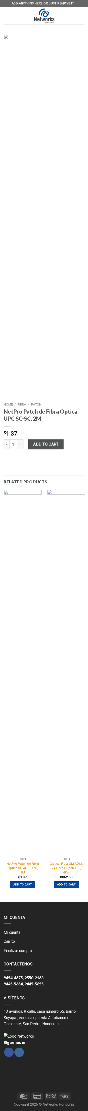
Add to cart (45, 444)
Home (8, 404)
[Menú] (7, 16)
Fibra (22, 404)
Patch (36, 404)
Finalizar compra (18, 950)
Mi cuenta (12, 932)
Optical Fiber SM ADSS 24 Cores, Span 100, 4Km (66, 868)
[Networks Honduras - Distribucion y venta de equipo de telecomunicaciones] (44, 15)
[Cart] (81, 16)
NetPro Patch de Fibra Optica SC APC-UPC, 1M (23, 868)
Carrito (9, 941)
